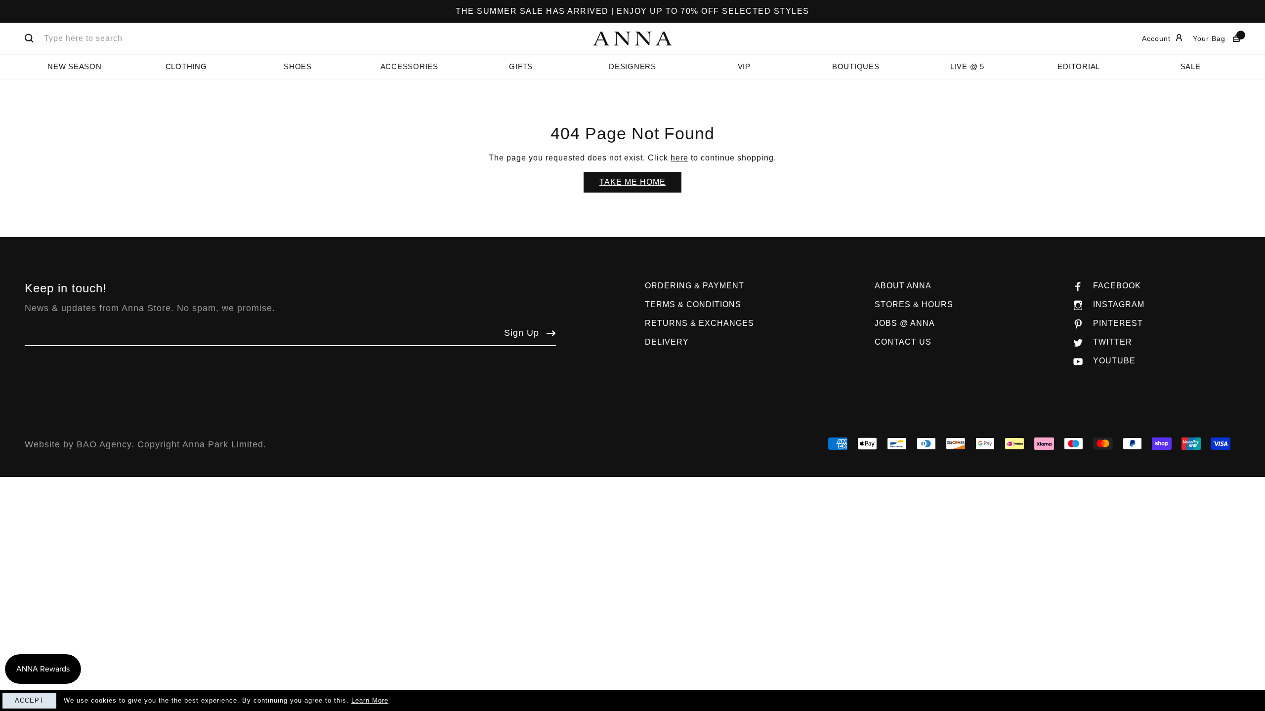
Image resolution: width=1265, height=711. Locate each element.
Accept (29, 700)
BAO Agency (104, 444)
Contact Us (903, 342)
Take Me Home (632, 182)
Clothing (186, 66)
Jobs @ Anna (905, 323)
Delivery (667, 342)
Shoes (298, 66)
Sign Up (521, 333)
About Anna (903, 285)
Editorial (1078, 66)
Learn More (369, 700)
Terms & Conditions (693, 304)
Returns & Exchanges (699, 323)
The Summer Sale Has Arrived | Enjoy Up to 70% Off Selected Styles (632, 11)
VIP (744, 66)
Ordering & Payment (694, 285)
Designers (632, 66)
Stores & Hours (914, 304)
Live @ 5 (967, 66)
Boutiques (856, 66)
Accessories (409, 66)
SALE (1191, 66)
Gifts (521, 66)
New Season (74, 66)
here (679, 158)
